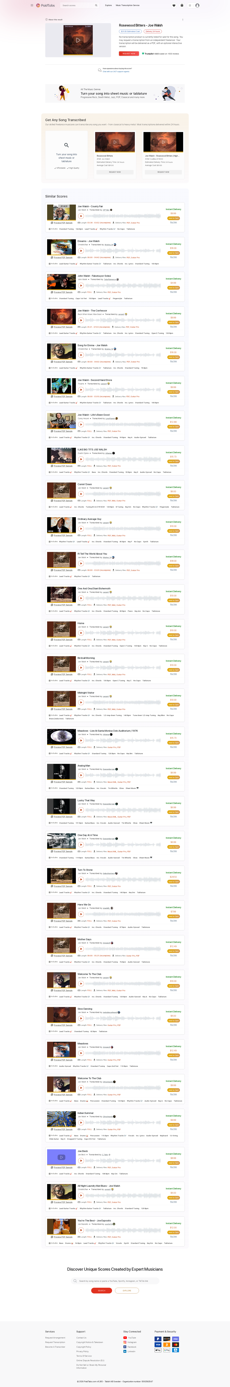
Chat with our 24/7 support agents (116, 72)
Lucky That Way (86, 800)
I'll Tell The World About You (92, 553)
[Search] (96, 5)
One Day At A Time (88, 835)
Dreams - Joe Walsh (88, 241)
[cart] (182, 5)
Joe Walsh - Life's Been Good (93, 414)
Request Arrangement (55, 1337)
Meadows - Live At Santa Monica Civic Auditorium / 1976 (108, 730)
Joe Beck (83, 1151)
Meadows (83, 1043)
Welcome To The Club (89, 974)
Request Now (129, 54)
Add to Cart (174, 218)
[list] (190, 5)
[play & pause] (81, 216)
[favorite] (174, 5)
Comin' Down (85, 484)
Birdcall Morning (86, 657)
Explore (127, 1290)
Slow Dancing (85, 1008)
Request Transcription (55, 1342)
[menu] (32, 5)
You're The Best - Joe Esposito (94, 1220)
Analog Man (84, 765)
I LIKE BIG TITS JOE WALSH (92, 449)
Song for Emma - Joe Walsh (92, 345)
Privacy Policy (82, 1351)
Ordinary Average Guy (89, 519)
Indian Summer (86, 1113)
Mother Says (84, 939)
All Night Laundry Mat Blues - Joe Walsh (99, 1185)
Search (101, 1290)
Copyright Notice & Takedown (89, 1342)
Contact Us (81, 1337)
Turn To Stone (85, 869)
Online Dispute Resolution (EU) (90, 1360)
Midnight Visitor (86, 692)
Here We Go (84, 904)
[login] (197, 5)
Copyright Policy (83, 1346)
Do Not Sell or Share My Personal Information (91, 1366)
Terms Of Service (84, 1356)
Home (81, 623)
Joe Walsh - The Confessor (92, 310)
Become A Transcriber (55, 1346)
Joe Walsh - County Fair (90, 206)
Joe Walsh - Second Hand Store (95, 380)
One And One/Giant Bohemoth (94, 588)
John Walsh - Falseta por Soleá (94, 275)
